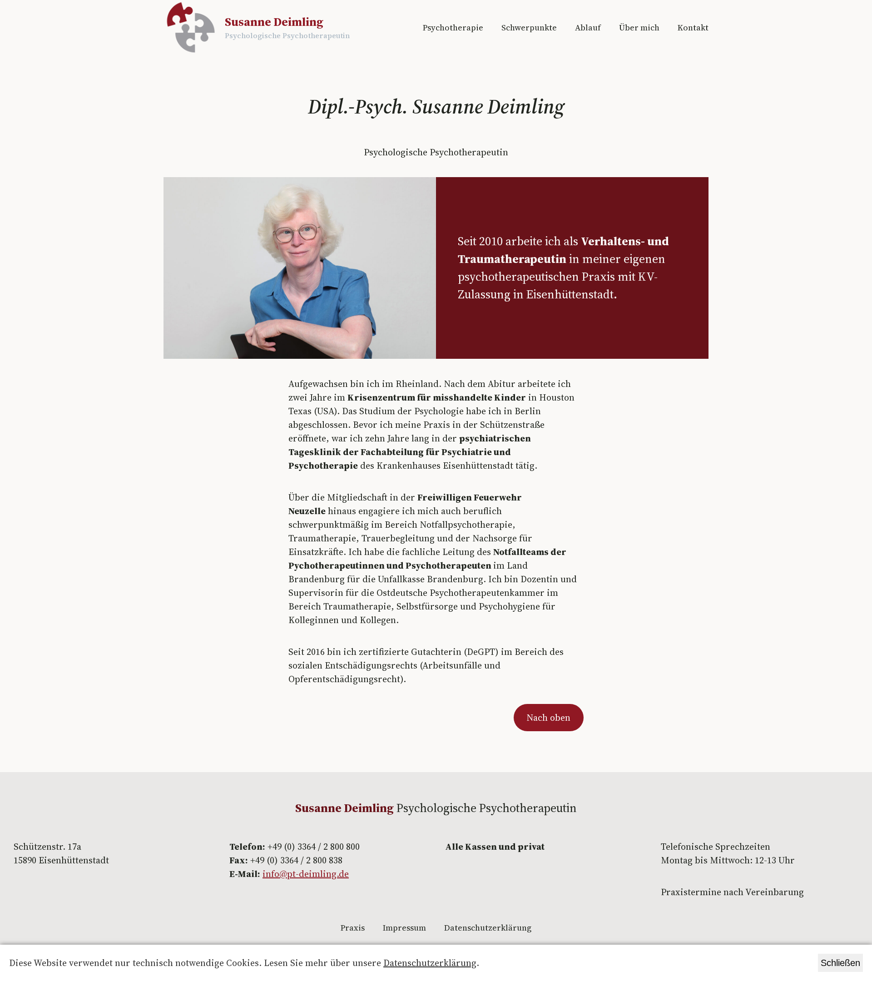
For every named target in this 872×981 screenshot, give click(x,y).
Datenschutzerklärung (429, 962)
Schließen (840, 963)
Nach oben (548, 717)
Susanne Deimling (274, 22)
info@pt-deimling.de (306, 873)
